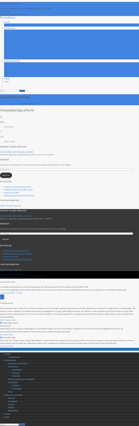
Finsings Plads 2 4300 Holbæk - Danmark (16, 152)
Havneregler (16, 37)
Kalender (11, 64)
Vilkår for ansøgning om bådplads (19, 46)
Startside (7, 22)
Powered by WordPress (9, 277)
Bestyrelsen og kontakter (16, 31)
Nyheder (7, 79)
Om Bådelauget (9, 28)
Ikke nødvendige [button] (6, 334)
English (9, 206)
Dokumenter (12, 34)
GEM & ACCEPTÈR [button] (7, 346)
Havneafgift (16, 55)
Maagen (11, 73)
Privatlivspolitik (13, 25)
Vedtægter (15, 43)
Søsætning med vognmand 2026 (17, 187)
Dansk (2, 206)
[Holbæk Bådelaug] (7, 17)
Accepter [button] (19, 293)
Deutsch (17, 206)
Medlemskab (12, 76)
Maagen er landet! (11, 192)
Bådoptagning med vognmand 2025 (19, 195)
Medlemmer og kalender (12, 61)
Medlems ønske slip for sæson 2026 (18, 190)
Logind (6, 81)
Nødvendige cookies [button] (7, 320)
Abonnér (6, 175)
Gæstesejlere (12, 49)
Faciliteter (15, 52)
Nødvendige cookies (10, 323)
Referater (15, 40)
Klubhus (10, 70)
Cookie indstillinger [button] (8, 293)
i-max (27, 277)
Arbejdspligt (12, 67)
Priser (10, 58)
